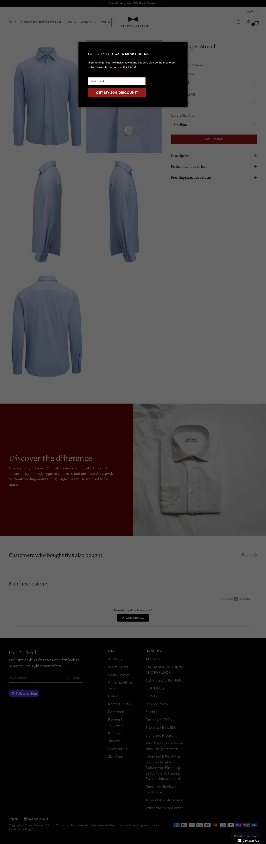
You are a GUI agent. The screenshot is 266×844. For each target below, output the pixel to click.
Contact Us (250, 840)
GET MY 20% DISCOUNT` (117, 93)
